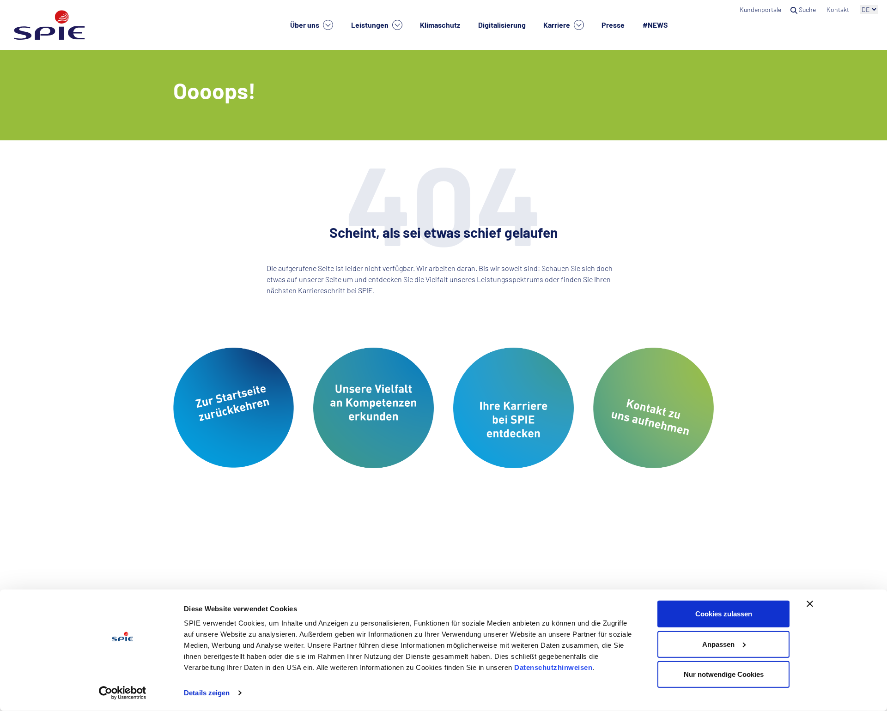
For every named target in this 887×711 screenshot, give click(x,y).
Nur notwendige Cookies (724, 674)
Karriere (557, 24)
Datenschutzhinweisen (553, 667)
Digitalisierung (502, 24)
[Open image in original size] (233, 406)
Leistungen (370, 24)
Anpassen (718, 644)
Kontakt (838, 9)
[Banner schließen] (810, 604)
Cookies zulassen (723, 614)
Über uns (305, 24)
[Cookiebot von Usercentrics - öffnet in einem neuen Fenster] (122, 693)
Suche (807, 9)
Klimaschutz (440, 24)
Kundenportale (760, 9)
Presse (613, 24)
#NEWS (655, 24)
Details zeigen (207, 693)
